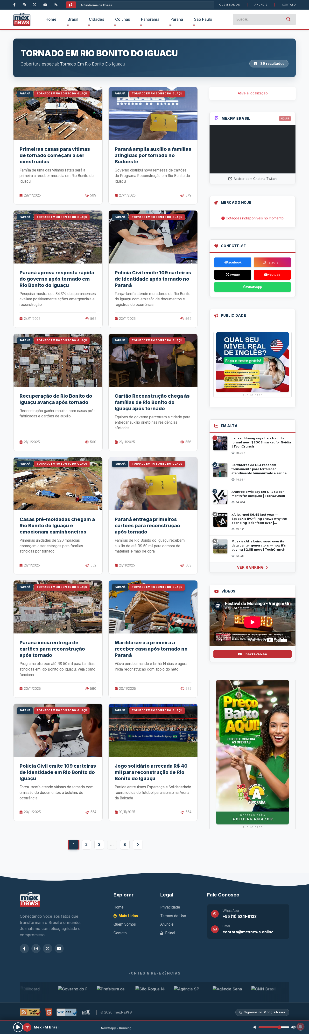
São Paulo (203, 19)
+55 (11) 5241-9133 (240, 916)
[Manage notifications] (300, 1026)
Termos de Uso (173, 916)
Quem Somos (229, 4)
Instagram (273, 262)
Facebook (234, 262)
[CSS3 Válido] (67, 1012)
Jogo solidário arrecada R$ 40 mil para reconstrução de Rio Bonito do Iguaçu (151, 772)
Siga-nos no (264, 1012)
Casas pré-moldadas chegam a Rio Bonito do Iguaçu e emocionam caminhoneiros (57, 525)
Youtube (274, 275)
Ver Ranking (251, 567)
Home (51, 19)
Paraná (176, 19)
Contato (289, 4)
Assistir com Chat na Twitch (255, 179)
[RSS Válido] (30, 1012)
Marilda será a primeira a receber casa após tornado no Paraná (151, 649)
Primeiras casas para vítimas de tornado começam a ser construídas (55, 155)
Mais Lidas (128, 916)
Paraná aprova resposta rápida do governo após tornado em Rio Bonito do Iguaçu (57, 279)
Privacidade (170, 907)
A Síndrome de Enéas (96, 5)
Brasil (73, 19)
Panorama (150, 19)
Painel (169, 933)
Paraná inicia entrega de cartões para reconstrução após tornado (52, 649)
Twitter (234, 275)
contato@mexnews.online (248, 931)
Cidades (96, 19)
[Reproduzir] (18, 1027)
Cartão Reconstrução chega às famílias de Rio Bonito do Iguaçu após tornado (152, 402)
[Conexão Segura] (86, 1012)
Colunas (122, 19)
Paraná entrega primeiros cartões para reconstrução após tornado (147, 525)
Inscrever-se (255, 654)
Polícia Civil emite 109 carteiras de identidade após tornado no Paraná (153, 279)
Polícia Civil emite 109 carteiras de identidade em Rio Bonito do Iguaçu (58, 772)
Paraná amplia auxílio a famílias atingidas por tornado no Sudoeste (153, 155)
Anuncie (260, 4)
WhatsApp (254, 287)
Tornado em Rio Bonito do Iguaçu (62, 93)
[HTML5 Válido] (49, 1012)
